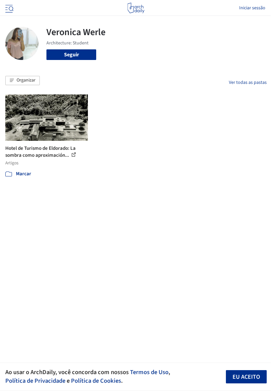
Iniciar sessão (252, 8)
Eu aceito (246, 377)
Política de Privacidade (35, 380)
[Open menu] (8, 8)
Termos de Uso (149, 372)
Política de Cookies (96, 380)
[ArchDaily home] (135, 8)
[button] (22, 80)
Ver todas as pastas (248, 82)
